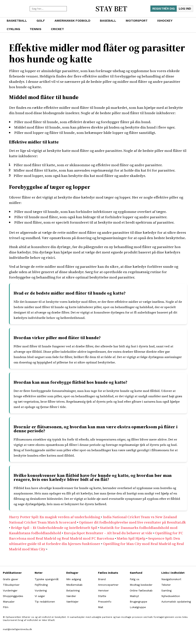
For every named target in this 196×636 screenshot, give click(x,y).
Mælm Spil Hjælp (131, 538)
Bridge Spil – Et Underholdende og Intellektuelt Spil (54, 527)
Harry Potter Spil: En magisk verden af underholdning (54, 516)
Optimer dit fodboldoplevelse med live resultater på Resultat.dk (132, 522)
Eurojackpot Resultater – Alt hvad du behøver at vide (108, 532)
